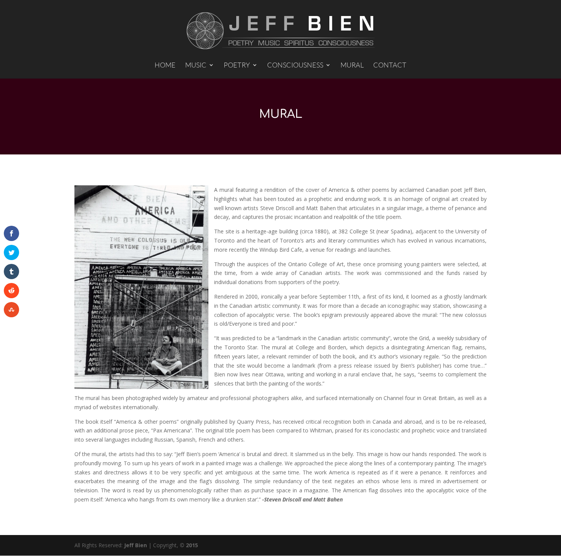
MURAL (352, 65)
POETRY (237, 65)
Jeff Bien (135, 545)
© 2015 (189, 545)
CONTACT (389, 65)
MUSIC (195, 65)
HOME (165, 65)
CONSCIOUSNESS (295, 65)
